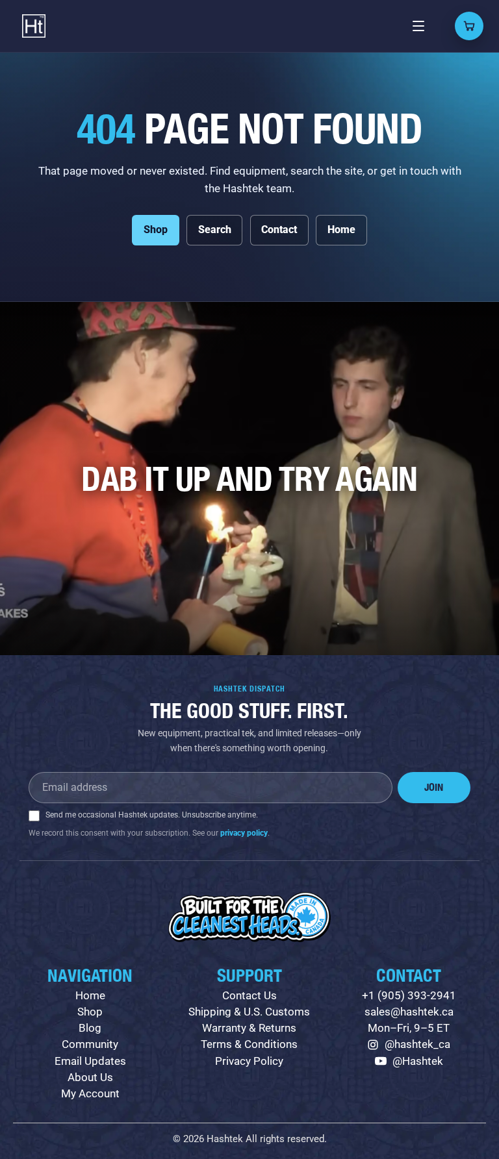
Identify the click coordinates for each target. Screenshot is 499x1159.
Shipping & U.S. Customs (249, 1011)
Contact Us (249, 995)
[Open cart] (469, 26)
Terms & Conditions (249, 1044)
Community (90, 1044)
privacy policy (244, 833)
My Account (90, 1093)
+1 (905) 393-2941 (409, 995)
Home (341, 229)
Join (433, 787)
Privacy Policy (249, 1060)
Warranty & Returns (249, 1027)
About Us (90, 1077)
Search (214, 229)
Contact (279, 229)
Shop (156, 229)
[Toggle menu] (418, 26)
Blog (90, 1027)
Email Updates (90, 1060)
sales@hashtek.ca (409, 1011)
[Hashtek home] (33, 26)
